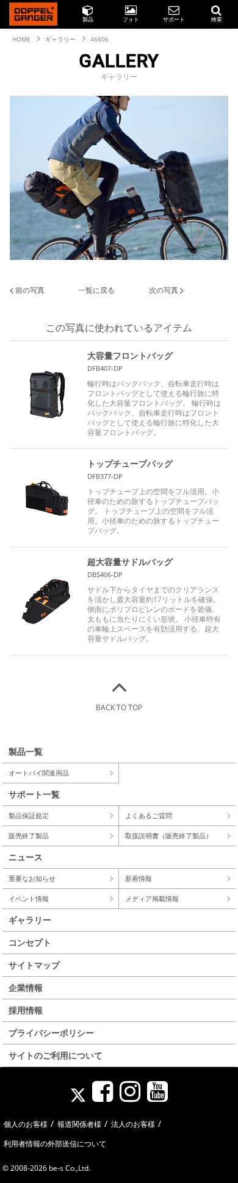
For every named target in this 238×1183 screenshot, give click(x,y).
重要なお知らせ (32, 878)
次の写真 (164, 290)
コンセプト (30, 942)
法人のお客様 (133, 1124)
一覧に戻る (96, 290)
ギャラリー (30, 920)
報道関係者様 (79, 1124)
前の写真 (29, 290)
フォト (131, 19)
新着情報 (138, 878)
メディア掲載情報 (152, 898)
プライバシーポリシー (51, 1032)
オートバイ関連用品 (39, 772)
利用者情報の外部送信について (55, 1143)
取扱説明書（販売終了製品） (168, 835)
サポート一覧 (34, 794)
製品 (87, 19)
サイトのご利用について (56, 1055)
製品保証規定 (29, 815)
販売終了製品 (29, 835)
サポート (174, 19)
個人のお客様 (26, 1124)
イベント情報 (29, 898)
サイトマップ (34, 965)
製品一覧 (26, 751)
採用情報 (26, 1010)
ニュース (26, 857)
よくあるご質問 (148, 815)
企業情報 (26, 987)
